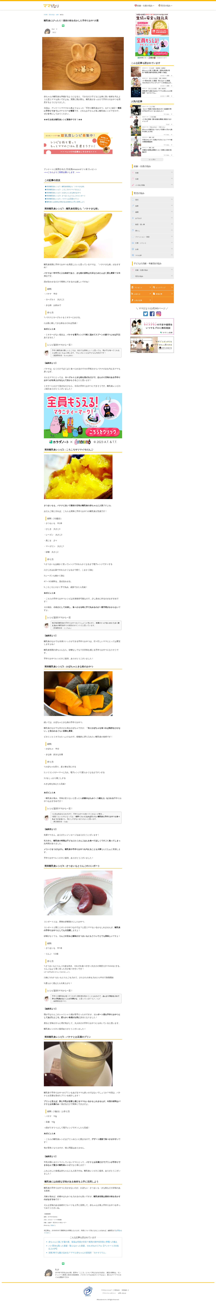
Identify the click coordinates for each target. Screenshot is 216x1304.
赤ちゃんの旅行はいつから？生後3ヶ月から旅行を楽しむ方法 (157, 130)
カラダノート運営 (164, 75)
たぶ (53, 29)
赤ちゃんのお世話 (153, 78)
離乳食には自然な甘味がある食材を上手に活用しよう (65, 202)
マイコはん (166, 114)
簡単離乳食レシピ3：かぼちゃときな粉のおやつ (63, 193)
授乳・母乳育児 (162, 78)
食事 (57, 14)
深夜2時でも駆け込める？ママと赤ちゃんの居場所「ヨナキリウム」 (77, 1252)
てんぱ (167, 124)
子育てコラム (162, 127)
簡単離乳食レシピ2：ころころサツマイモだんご (63, 189)
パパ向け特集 (153, 116)
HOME (45, 14)
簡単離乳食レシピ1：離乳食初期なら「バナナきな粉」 (66, 186)
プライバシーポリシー (109, 1293)
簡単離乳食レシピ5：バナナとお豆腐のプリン (62, 199)
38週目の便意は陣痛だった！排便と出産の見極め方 (157, 151)
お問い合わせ (122, 1293)
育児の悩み (166, 5)
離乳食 (61, 14)
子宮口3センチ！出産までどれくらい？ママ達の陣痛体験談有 (157, 141)
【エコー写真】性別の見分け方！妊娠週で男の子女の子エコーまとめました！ (156, 110)
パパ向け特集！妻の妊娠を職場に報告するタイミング (156, 120)
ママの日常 (151, 68)
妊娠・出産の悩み (145, 5)
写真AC (53, 1225)
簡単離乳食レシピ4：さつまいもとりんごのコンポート (66, 196)
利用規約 (124, 1290)
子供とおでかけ (153, 127)
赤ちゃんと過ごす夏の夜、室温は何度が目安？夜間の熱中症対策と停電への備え (82, 1241)
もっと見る (152, 159)
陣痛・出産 (151, 137)
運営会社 (117, 1290)
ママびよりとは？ (106, 1290)
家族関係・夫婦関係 (160, 68)
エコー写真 (152, 106)
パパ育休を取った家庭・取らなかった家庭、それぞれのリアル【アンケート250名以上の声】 (156, 82)
